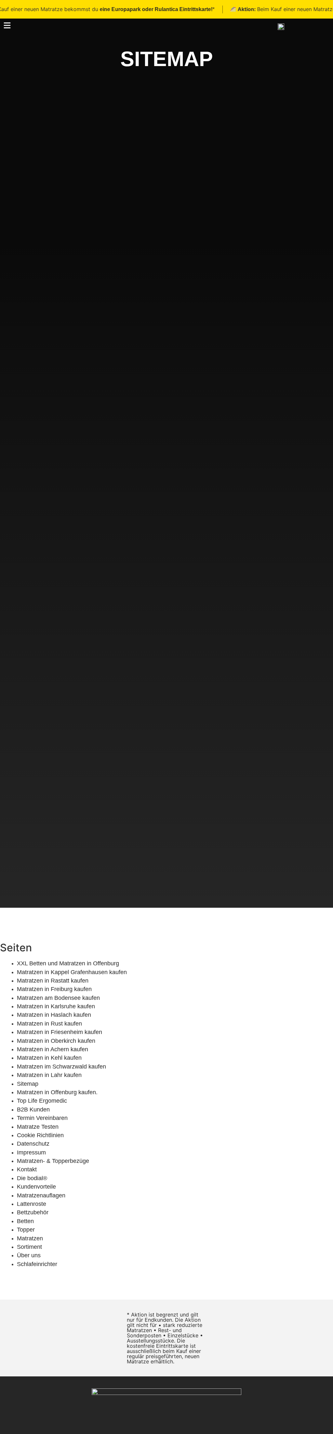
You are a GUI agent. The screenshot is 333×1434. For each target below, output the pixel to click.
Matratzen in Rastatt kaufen (52, 980)
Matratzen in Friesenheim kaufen (59, 1032)
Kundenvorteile (36, 1186)
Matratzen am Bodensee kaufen (58, 998)
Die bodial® (32, 1178)
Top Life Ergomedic (42, 1100)
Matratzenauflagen (41, 1195)
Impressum (31, 1152)
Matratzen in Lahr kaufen (49, 1075)
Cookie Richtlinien (40, 1135)
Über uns (29, 1255)
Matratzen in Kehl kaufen (49, 1058)
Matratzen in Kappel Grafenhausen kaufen (72, 972)
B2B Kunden (33, 1109)
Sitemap (27, 1084)
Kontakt (27, 1169)
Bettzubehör (32, 1212)
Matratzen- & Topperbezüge (53, 1161)
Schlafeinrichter (37, 1264)
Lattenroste (31, 1204)
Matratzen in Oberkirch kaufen (56, 1041)
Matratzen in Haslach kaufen (54, 1015)
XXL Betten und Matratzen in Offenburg (68, 963)
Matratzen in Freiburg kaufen (54, 989)
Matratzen (30, 1238)
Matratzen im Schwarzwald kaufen (61, 1066)
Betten (25, 1221)
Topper (26, 1229)
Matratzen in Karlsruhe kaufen (56, 1006)
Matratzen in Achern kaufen (52, 1049)
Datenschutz (33, 1143)
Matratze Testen (38, 1127)
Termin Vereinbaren (42, 1118)
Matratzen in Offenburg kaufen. (57, 1092)
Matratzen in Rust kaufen (49, 1023)
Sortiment (29, 1247)
